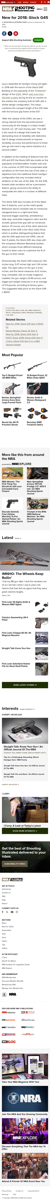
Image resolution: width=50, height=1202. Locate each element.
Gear (4, 934)
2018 (11, 315)
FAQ (3, 896)
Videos (4, 948)
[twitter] (10, 32)
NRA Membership (9, 977)
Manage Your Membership (12, 988)
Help (4, 900)
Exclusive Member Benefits (12, 981)
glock (8, 310)
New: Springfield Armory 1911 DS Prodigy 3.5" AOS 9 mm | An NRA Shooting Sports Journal (36, 487)
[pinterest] (16, 32)
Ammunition (6, 930)
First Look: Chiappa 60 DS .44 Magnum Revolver (16, 634)
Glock (5, 83)
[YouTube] (49, 2)
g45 (13, 310)
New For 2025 (7, 926)
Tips (8, 595)
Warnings (5, 1194)
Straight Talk (9, 753)
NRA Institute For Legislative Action (16, 964)
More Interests (26, 709)
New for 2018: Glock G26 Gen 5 (22, 334)
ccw (7, 315)
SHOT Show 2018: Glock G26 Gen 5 (24, 337)
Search (4, 903)
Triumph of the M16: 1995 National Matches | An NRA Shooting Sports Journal (36, 516)
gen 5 (17, 310)
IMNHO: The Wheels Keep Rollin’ (22, 575)
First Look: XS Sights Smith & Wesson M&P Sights (16, 603)
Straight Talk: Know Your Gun (16, 648)
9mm (30, 310)
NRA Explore (7, 968)
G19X (18, 94)
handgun (37, 310)
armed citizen (21, 753)
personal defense (34, 313)
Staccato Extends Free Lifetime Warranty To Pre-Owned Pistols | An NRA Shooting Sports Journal (12, 517)
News (4, 595)
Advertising (6, 889)
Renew (25, 2)
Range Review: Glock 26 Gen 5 (21, 330)
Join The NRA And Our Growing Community (24, 1114)
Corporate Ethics (33, 1191)
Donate (33, 2)
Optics (4, 941)
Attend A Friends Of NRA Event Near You (23, 1181)
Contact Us (6, 892)
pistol (8, 313)
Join (19, 2)
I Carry (6, 793)
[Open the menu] (45, 9)
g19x (22, 310)
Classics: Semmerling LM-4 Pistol (15, 619)
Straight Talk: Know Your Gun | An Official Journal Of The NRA (23, 748)
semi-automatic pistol (37, 753)
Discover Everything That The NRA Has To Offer (24, 1148)
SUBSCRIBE (14, 863)
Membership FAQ (9, 984)
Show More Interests (30, 830)
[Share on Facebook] (4, 32)
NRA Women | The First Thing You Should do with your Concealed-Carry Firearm (12, 486)
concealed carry (19, 313)
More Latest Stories (30, 684)
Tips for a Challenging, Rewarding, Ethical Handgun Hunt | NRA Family (21, 758)
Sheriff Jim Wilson (12, 714)
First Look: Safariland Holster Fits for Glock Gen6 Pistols (16, 665)
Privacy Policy (6, 1191)
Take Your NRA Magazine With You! (20, 1082)
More (17, 538)
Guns (4, 27)
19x (26, 310)
